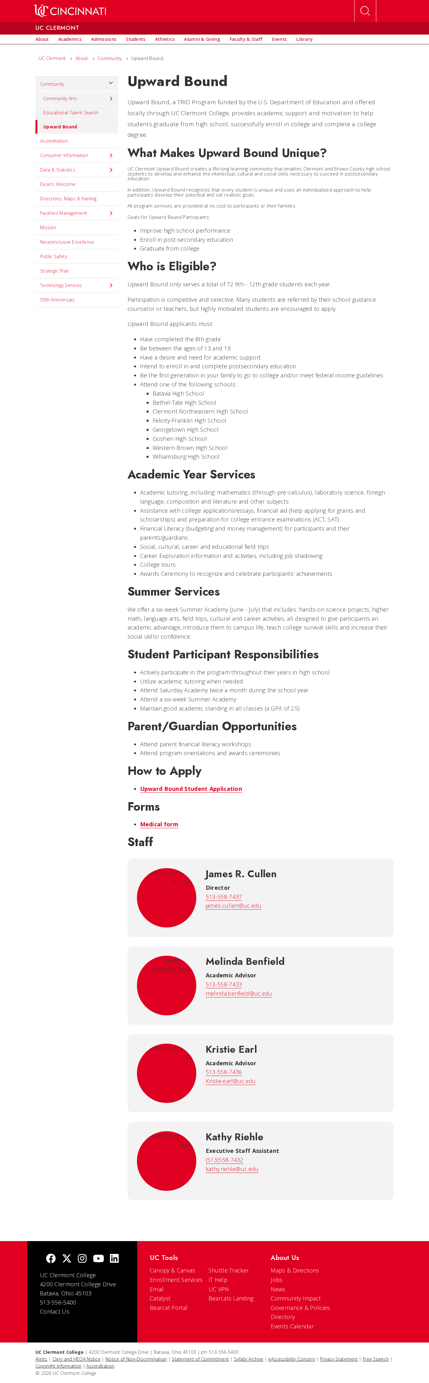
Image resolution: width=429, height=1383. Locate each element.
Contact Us (54, 1311)
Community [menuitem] (52, 84)
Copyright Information (58, 1366)
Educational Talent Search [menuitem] (70, 113)
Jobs (276, 1279)
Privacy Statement (339, 1359)
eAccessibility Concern (291, 1359)
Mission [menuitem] (48, 227)
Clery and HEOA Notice (76, 1359)
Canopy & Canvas (172, 1270)
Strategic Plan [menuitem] (54, 271)
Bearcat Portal (168, 1307)
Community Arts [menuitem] (60, 98)
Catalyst (160, 1298)
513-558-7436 (224, 1072)
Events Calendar (292, 1326)
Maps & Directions (295, 1270)
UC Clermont (52, 58)
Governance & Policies (300, 1307)
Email (157, 1289)
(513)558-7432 (224, 1160)
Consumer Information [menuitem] (64, 155)
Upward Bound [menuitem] (60, 127)
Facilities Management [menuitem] (63, 213)
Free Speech (376, 1359)
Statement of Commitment (200, 1359)
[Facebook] (51, 1259)
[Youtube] (98, 1259)
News (278, 1289)
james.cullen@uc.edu (234, 905)
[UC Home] (70, 11)
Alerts (41, 1359)
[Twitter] (67, 1259)
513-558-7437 (224, 896)
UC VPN (219, 1289)
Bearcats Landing (231, 1298)
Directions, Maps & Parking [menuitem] (68, 199)
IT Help (218, 1279)
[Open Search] (365, 11)
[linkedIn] (114, 1259)
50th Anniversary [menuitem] (57, 300)
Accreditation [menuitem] (54, 141)
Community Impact (296, 1298)
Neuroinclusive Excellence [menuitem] (67, 242)
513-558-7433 (224, 984)
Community (110, 58)
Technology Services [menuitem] (61, 285)
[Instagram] (82, 1259)
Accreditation (100, 1366)
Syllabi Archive (248, 1359)
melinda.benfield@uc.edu (239, 993)
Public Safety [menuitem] (53, 256)
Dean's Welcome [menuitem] (57, 184)
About (81, 58)
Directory (283, 1317)
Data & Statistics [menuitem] (57, 170)
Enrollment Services (176, 1279)
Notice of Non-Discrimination (136, 1359)
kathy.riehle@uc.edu (232, 1169)
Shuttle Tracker (229, 1270)
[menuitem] (42, 39)
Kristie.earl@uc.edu (231, 1081)
